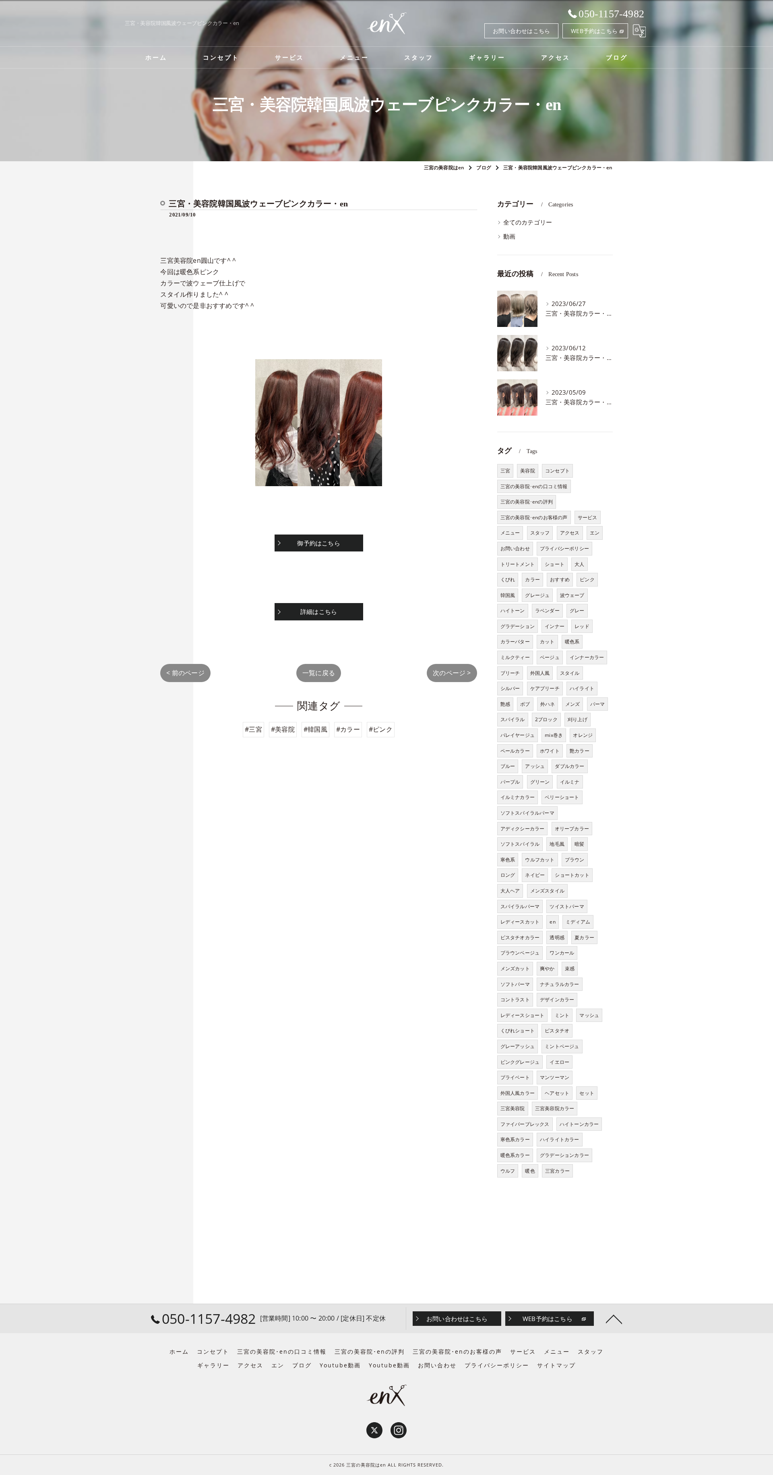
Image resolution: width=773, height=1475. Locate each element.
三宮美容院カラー (555, 1108)
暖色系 (572, 641)
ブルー (507, 766)
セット (586, 1093)
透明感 (557, 937)
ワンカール (562, 952)
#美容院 (283, 729)
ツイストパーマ (567, 906)
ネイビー (535, 875)
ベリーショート (562, 797)
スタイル (570, 673)
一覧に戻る (318, 672)
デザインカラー (557, 999)
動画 (509, 236)
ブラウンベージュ (520, 952)
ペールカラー (515, 750)
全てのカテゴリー (527, 222)
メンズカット (515, 968)
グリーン (540, 781)
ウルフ (507, 1170)
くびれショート (517, 1030)
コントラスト (515, 999)
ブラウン (575, 859)
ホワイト (550, 750)
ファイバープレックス (525, 1124)
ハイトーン (512, 610)
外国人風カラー (517, 1093)
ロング (507, 875)
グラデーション (517, 626)
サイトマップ (556, 1365)
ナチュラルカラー (559, 984)
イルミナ (570, 781)
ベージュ (550, 657)
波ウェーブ (572, 595)
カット (547, 641)
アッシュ (535, 766)
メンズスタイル (547, 890)
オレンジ (583, 735)
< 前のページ (185, 672)
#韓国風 (315, 729)
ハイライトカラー (559, 1139)
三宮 (505, 470)
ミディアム (578, 921)
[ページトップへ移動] (614, 1319)
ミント (562, 1015)
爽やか (547, 968)
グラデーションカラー (564, 1155)
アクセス (570, 532)
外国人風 (540, 673)
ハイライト (582, 688)
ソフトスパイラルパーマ (527, 812)
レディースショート (522, 1015)
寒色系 (507, 859)
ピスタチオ (557, 1030)
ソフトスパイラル (520, 843)
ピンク (587, 579)
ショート (554, 564)
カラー (532, 579)
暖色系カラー (515, 1155)
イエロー (559, 1062)
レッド (582, 626)
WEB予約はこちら (594, 31)
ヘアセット (557, 1093)
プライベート (515, 1077)
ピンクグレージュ (520, 1062)
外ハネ (547, 704)
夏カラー (584, 937)
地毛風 (557, 843)
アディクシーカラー (522, 828)
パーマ (597, 704)
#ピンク (381, 729)
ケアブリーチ (545, 688)
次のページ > (452, 672)
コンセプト (557, 470)
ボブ (525, 704)
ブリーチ (510, 673)
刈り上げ (577, 719)
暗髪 (579, 843)
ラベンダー (547, 610)
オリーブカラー (572, 828)
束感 (570, 968)
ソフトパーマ (515, 984)
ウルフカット (539, 859)
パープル (510, 781)
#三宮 (253, 729)
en (552, 921)
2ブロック (546, 719)
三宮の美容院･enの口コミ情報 (534, 486)
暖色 (530, 1170)
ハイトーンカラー (579, 1124)
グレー (577, 610)
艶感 (505, 704)
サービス (587, 517)
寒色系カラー (515, 1139)
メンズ (572, 704)
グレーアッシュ (517, 1046)
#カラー (348, 729)
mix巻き (554, 735)
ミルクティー (515, 657)
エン (594, 532)
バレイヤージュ (517, 735)
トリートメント (517, 564)
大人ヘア (510, 890)
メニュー (510, 532)
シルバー (510, 688)
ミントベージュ (562, 1046)
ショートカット (572, 875)
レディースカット (520, 921)
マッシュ (589, 1015)
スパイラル (512, 719)
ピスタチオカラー (520, 937)
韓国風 (507, 595)
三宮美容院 (512, 1108)
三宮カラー (557, 1170)
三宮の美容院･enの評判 (526, 501)
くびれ (507, 579)
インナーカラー (587, 657)
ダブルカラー (569, 766)
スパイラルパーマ (520, 906)
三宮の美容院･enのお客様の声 (534, 517)
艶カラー (579, 750)
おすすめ (560, 579)
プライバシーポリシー (564, 548)
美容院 (527, 470)
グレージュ (537, 595)
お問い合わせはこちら (521, 31)
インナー (554, 626)
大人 (579, 564)
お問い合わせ (515, 548)
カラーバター (515, 641)
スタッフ (540, 532)
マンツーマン (554, 1077)
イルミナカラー (517, 797)
